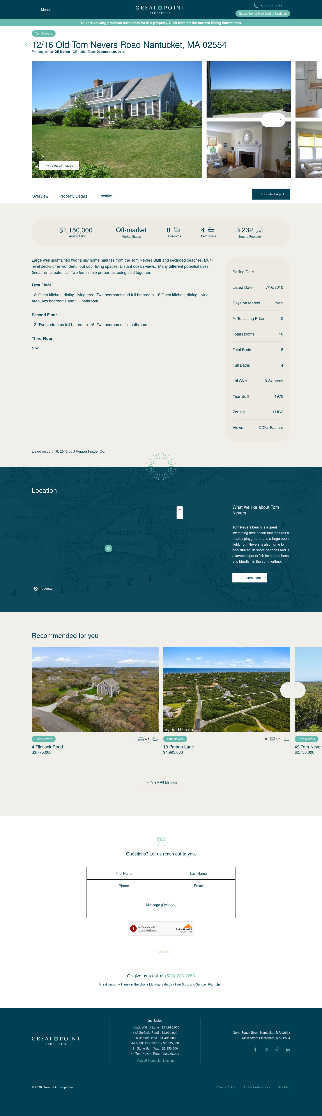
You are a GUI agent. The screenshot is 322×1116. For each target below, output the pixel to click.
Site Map (284, 1087)
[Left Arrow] (268, 120)
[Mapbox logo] (42, 588)
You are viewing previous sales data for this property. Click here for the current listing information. (161, 22)
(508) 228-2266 (180, 975)
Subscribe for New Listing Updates (263, 13)
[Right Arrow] (278, 120)
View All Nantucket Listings (155, 1060)
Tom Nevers (43, 33)
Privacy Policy (225, 1087)
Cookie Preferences (256, 1087)
